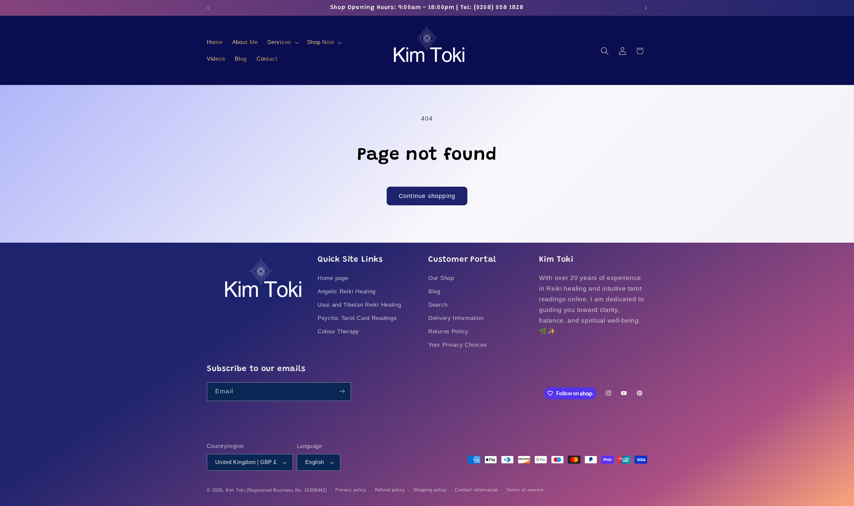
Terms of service (524, 489)
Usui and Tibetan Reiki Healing (359, 305)
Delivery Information (455, 318)
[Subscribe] (342, 391)
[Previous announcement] (208, 7)
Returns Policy (448, 332)
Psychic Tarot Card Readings (357, 318)
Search (437, 305)
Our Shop (441, 278)
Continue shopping (427, 196)
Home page (333, 278)
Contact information (476, 489)
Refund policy (390, 489)
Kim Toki (235, 490)
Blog (434, 292)
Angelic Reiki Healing (347, 292)
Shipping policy (430, 489)
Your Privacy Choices (457, 345)
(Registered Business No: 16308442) (287, 490)
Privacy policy (351, 489)
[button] (282, 42)
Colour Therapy (338, 332)
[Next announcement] (645, 7)
